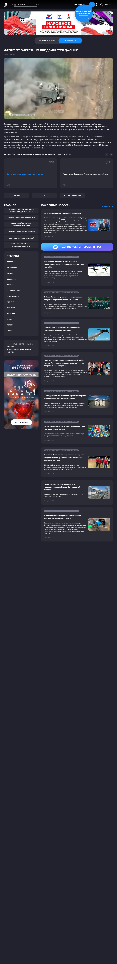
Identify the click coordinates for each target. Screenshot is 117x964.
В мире (17, 195)
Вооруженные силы (72, 195)
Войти (108, 4)
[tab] (46, 40)
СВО (44, 195)
